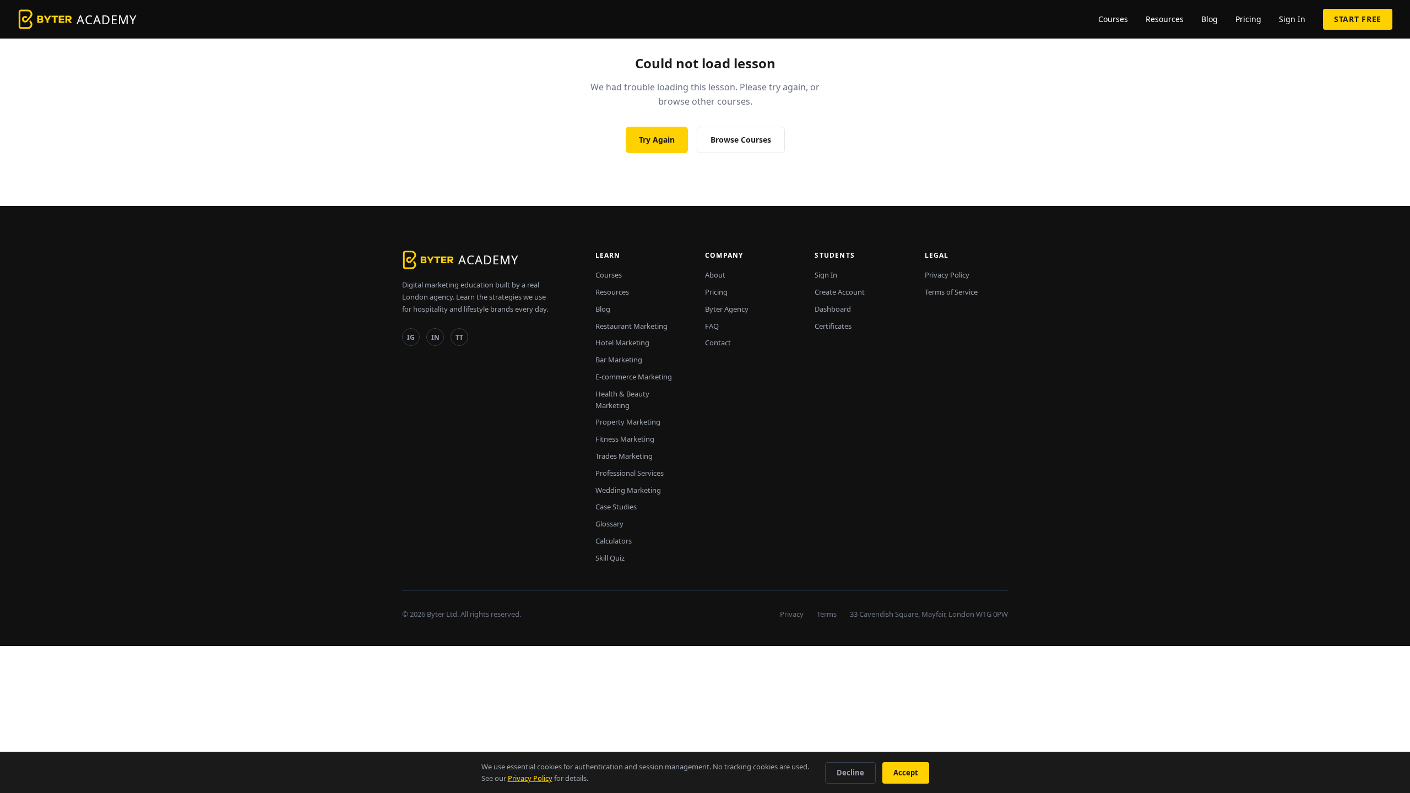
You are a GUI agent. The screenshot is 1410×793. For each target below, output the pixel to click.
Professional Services (629, 473)
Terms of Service (951, 292)
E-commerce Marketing (633, 377)
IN (435, 337)
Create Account (840, 292)
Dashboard (833, 309)
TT (459, 337)
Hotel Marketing (622, 342)
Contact (718, 342)
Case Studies (616, 507)
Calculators (613, 541)
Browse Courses (741, 139)
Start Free (1357, 19)
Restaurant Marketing (631, 326)
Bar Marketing (618, 360)
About (715, 275)
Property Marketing (627, 422)
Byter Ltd (442, 614)
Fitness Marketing (624, 439)
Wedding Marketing (628, 490)
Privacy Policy (947, 275)
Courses (1113, 19)
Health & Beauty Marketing (622, 399)
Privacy (792, 614)
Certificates (833, 326)
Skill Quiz (610, 558)
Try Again (657, 139)
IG (411, 337)
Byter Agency (727, 309)
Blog (1209, 19)
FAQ (712, 326)
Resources (1165, 19)
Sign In (1292, 19)
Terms (827, 614)
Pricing (1248, 19)
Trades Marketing (624, 456)
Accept (905, 773)
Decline (850, 773)
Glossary (609, 524)
